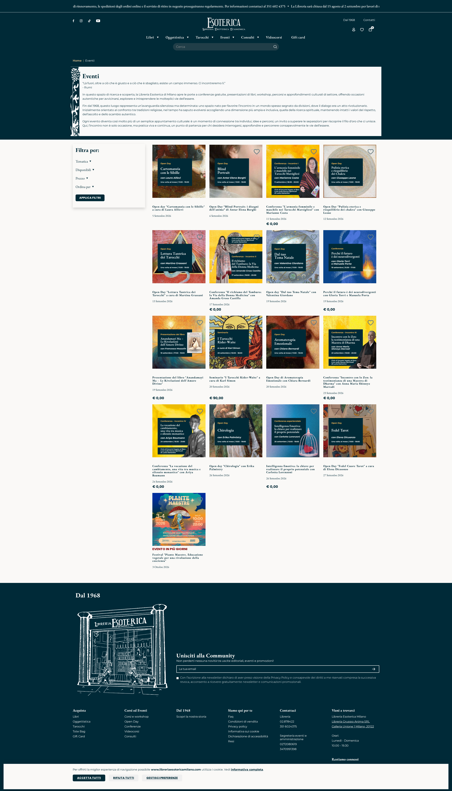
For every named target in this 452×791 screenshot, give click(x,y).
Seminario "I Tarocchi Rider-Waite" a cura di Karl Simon (234, 379)
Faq (230, 716)
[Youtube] (98, 20)
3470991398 (288, 749)
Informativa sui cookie (243, 731)
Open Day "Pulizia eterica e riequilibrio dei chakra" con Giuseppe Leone (349, 210)
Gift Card (79, 736)
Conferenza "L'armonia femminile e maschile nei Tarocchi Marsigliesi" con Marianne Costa (292, 210)
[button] (109, 161)
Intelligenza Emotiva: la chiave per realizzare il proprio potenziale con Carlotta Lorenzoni (290, 469)
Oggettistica (81, 721)
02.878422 (287, 721)
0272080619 (288, 744)
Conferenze (132, 726)
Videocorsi (131, 731)
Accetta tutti (89, 778)
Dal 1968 (349, 20)
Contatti (369, 20)
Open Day (131, 721)
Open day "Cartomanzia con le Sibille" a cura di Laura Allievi (178, 208)
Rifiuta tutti (123, 778)
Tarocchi (79, 726)
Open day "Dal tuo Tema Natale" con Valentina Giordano (291, 293)
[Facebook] (73, 20)
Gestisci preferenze (162, 778)
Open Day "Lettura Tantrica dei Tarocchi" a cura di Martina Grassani (177, 293)
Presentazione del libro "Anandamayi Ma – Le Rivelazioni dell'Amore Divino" (177, 380)
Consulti (130, 736)
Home (77, 60)
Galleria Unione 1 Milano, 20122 (353, 726)
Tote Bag (79, 731)
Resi (231, 741)
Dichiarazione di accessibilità (248, 736)
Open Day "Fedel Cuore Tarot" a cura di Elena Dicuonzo (348, 467)
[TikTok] (89, 20)
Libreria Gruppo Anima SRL (351, 721)
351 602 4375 (257, 6)
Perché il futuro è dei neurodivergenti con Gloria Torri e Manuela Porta (349, 293)
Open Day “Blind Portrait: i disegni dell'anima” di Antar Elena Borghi (234, 208)
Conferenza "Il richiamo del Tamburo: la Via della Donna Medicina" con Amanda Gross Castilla (235, 295)
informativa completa (247, 769)
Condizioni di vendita (243, 721)
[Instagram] (81, 20)
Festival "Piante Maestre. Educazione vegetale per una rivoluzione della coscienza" (177, 558)
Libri (76, 716)
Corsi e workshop (136, 716)
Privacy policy (237, 726)
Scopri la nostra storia (191, 716)
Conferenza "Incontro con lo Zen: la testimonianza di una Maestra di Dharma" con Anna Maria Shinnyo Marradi (348, 382)
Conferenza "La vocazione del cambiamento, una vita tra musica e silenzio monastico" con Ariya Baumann (176, 470)
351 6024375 (288, 726)
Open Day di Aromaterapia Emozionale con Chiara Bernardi (288, 379)
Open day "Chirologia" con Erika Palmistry (231, 467)
